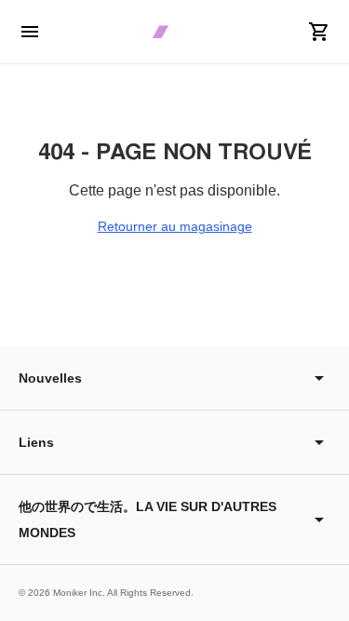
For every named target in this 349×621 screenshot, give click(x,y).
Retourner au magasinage (175, 226)
